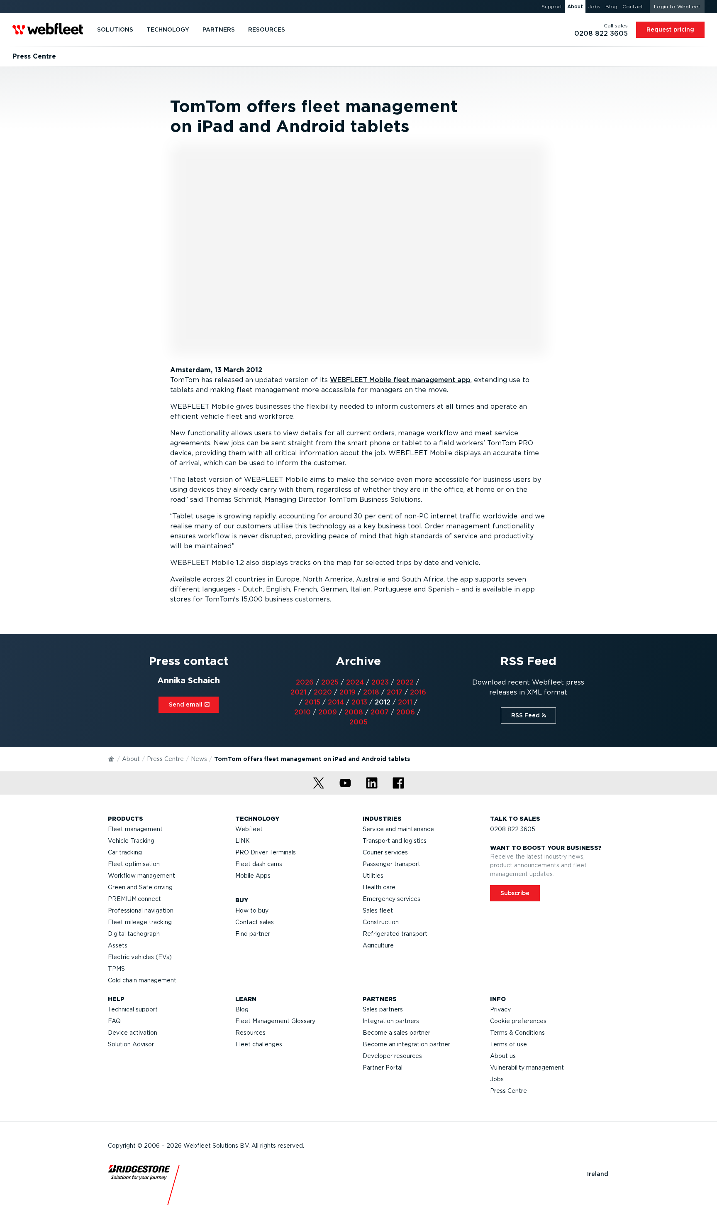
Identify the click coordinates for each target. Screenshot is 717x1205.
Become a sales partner (396, 1032)
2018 (371, 692)
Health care (379, 887)
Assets (117, 945)
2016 (418, 692)
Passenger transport (391, 864)
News (199, 759)
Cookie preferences (518, 1021)
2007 (380, 712)
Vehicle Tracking (131, 840)
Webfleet (249, 829)
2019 (347, 692)
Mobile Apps (253, 875)
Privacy (500, 1009)
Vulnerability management (527, 1067)
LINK (242, 840)
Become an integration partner (406, 1044)
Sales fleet (378, 910)
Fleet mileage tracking (140, 922)
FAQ (114, 1021)
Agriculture (378, 945)
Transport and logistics (395, 840)
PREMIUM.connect (134, 899)
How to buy (251, 910)
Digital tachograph (134, 933)
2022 (405, 682)
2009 (327, 712)
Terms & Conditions (517, 1032)
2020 (323, 692)
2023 (380, 682)
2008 (353, 712)
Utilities (373, 875)
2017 (394, 692)
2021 (298, 692)
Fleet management (135, 829)
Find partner (252, 933)
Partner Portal (382, 1067)
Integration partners (391, 1021)
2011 (405, 702)
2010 (302, 712)
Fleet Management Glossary (275, 1021)
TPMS (116, 968)
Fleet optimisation (134, 864)
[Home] (111, 758)
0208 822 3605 (512, 829)
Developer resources (392, 1056)
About (131, 759)
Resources (250, 1032)
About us (503, 1056)
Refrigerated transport (395, 933)
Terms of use (508, 1044)
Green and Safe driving (140, 887)
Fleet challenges (258, 1044)
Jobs (497, 1079)
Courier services (385, 852)
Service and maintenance (398, 829)
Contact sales (254, 922)
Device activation (132, 1032)
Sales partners (383, 1009)
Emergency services (391, 899)
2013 (359, 702)
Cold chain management (142, 980)
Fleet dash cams (258, 864)
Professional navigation (140, 910)
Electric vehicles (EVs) (140, 957)
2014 (336, 702)
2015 (312, 702)
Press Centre (165, 759)
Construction (381, 922)
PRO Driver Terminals (265, 852)
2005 (358, 722)
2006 (405, 712)
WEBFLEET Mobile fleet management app (400, 380)
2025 (330, 682)
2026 (305, 682)
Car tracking (125, 852)
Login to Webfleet (677, 6)
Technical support (133, 1009)
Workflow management (141, 875)
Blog (242, 1009)
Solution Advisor (131, 1044)
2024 (355, 682)
